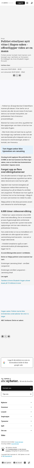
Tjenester (4, 421)
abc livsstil (19, 463)
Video (3, 435)
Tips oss (5, 394)
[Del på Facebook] (14, 75)
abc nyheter (7, 463)
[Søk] (31, 3)
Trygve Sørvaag (19, 442)
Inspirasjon (5, 417)
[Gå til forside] (8, 3)
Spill (2, 426)
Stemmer (4, 407)
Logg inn (20, 3)
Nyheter (4, 403)
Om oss (3, 431)
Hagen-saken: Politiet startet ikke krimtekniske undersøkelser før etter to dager (15, 313)
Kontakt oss (7, 388)
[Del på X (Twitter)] (17, 75)
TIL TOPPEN (5, 379)
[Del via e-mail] (19, 75)
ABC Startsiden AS (7, 456)
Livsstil (3, 412)
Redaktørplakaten (12, 449)
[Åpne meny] (27, 3)
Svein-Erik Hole (15, 444)
